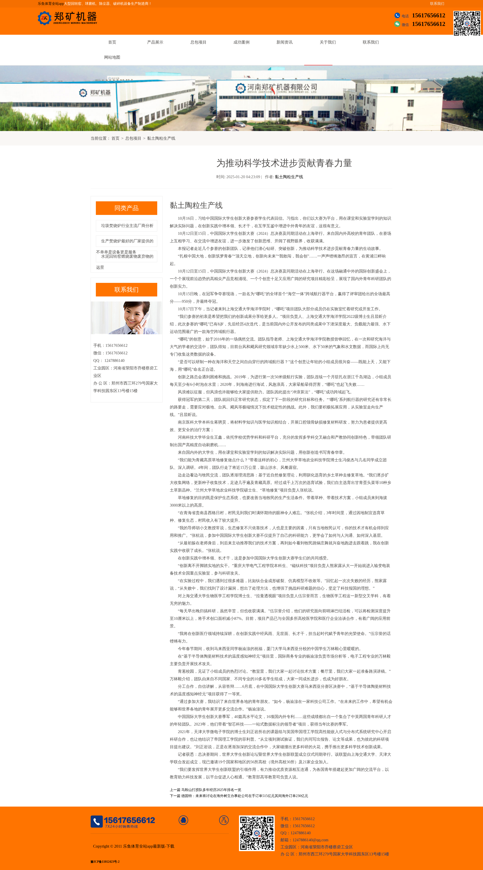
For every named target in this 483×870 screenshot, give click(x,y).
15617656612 (428, 15)
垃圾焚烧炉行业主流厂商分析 (127, 225)
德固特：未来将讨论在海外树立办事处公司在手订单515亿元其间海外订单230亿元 (244, 796)
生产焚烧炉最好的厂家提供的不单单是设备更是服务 (124, 246)
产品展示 (155, 42)
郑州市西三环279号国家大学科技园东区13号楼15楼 (344, 854)
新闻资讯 (284, 42)
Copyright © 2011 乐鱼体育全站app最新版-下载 (133, 846)
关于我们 (328, 42)
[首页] (183, 820)
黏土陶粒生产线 (161, 138)
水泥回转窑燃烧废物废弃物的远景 (124, 262)
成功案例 (241, 42)
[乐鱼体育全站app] (71, 18)
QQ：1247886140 (295, 833)
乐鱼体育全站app (51, 4)
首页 (112, 42)
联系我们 (437, 4)
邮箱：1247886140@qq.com (304, 840)
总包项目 (198, 42)
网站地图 (112, 57)
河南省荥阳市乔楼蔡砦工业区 (327, 847)
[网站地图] (224, 820)
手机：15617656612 (297, 819)
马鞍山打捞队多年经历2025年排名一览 (211, 790)
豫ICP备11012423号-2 (105, 861)
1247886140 (114, 360)
